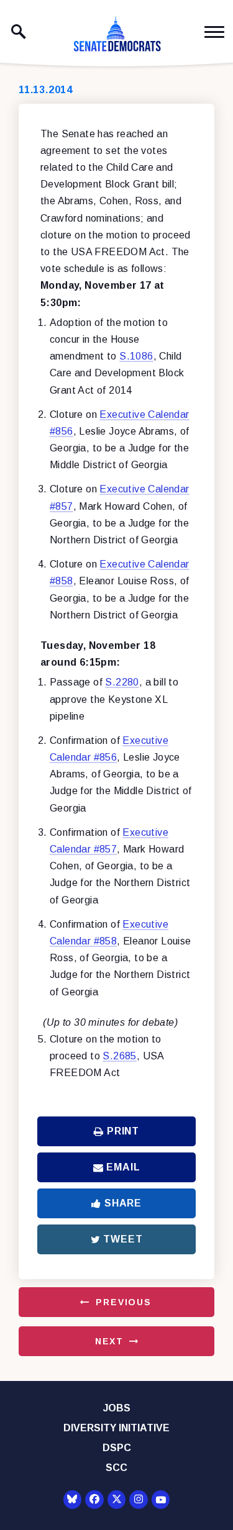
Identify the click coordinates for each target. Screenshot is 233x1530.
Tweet (122, 1239)
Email (123, 1167)
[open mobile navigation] (214, 32)
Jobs (116, 1408)
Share (123, 1203)
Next (109, 1341)
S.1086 (136, 356)
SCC (116, 1467)
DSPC (117, 1447)
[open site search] (18, 31)
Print (123, 1131)
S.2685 (119, 1056)
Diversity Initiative (116, 1428)
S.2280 (122, 682)
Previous (124, 1302)
